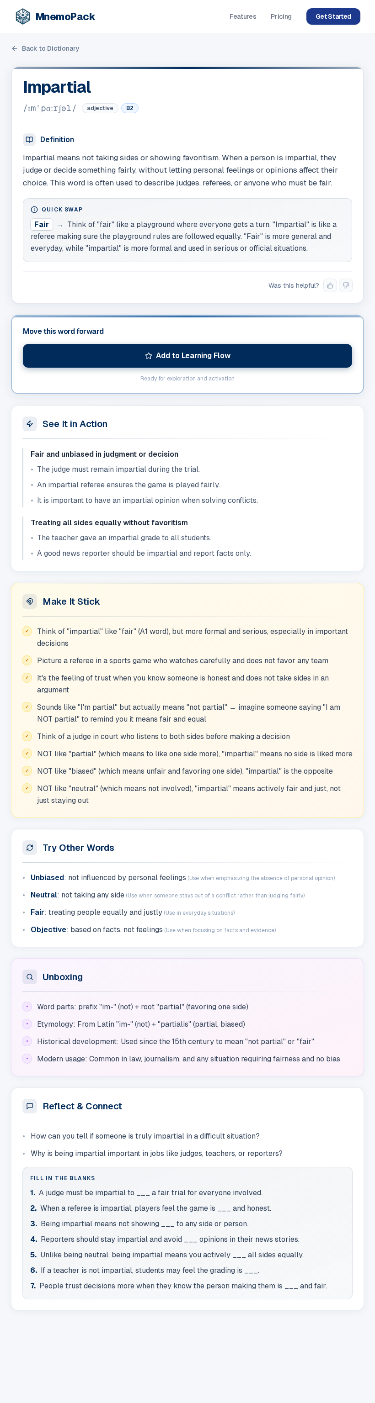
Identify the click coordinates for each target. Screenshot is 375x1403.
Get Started (333, 16)
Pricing (281, 16)
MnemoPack (65, 16)
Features (243, 16)
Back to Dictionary (51, 48)
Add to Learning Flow (193, 355)
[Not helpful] (345, 285)
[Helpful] (330, 285)
